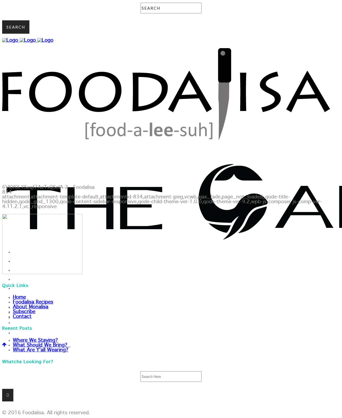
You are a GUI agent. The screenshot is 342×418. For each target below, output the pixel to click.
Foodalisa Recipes (33, 302)
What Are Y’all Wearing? (40, 350)
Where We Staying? (35, 340)
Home (19, 297)
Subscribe (24, 311)
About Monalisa (30, 307)
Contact (22, 316)
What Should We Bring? (42, 345)
